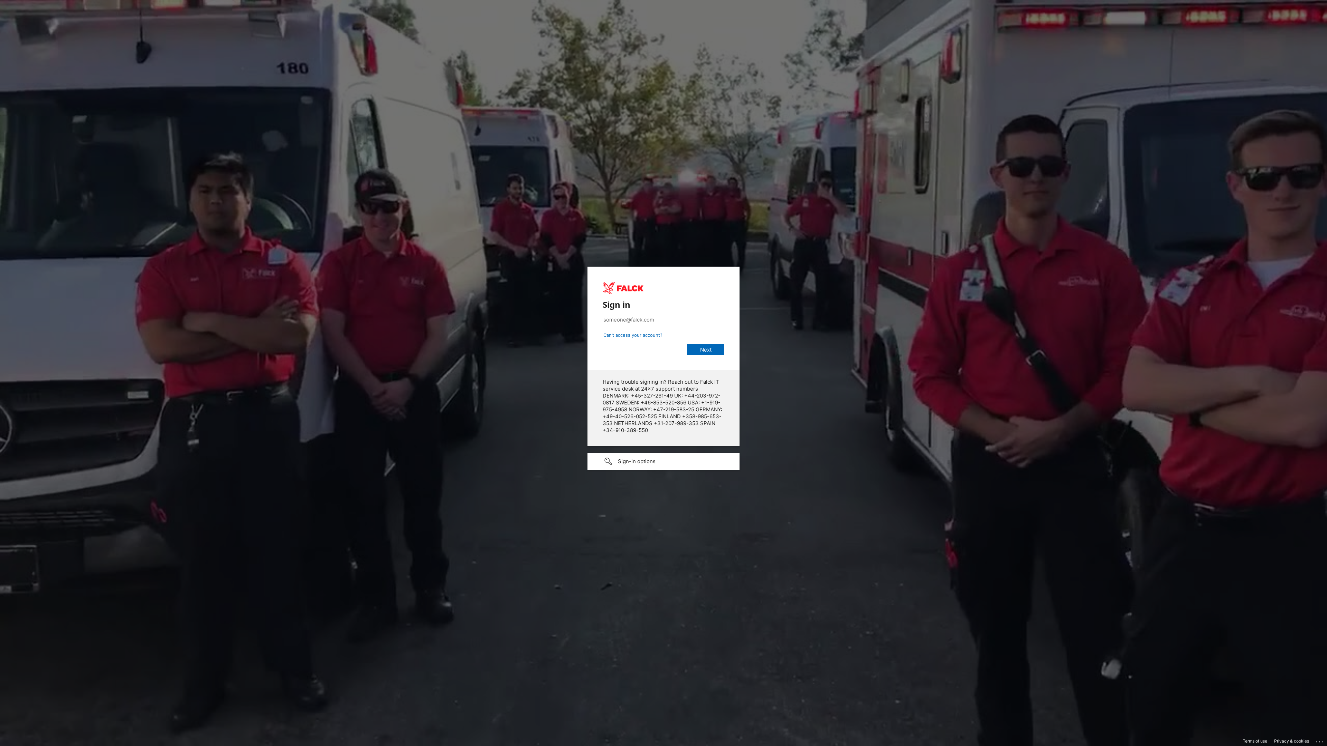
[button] (663, 461)
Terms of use (1255, 741)
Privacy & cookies (1291, 741)
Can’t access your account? (632, 335)
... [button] (1320, 740)
